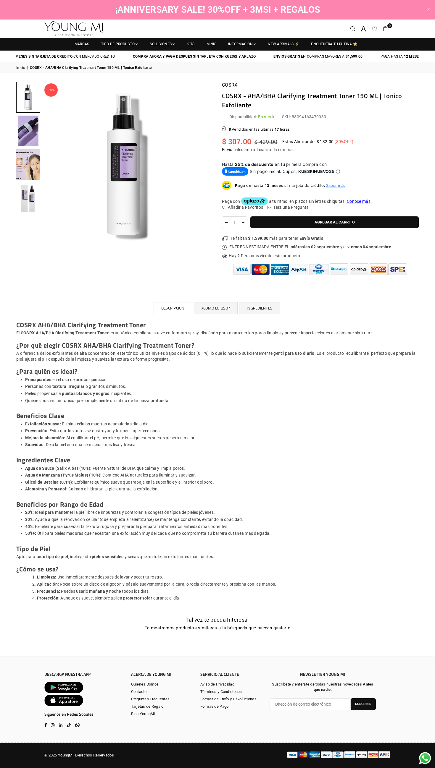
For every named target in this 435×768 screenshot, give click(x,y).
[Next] (205, 167)
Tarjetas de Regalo (147, 706)
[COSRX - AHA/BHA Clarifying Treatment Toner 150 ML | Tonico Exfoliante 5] (28, 164)
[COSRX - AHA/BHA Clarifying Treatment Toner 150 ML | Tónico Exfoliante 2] (28, 198)
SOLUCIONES (161, 44)
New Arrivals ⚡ (283, 44)
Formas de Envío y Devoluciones (228, 699)
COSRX (229, 85)
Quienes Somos (145, 684)
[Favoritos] (374, 28)
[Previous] (51, 167)
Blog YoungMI (143, 714)
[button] (385, 28)
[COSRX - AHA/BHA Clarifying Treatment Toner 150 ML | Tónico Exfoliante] (28, 97)
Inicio (20, 68)
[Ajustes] (363, 28)
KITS (190, 44)
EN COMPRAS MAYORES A (304, 56)
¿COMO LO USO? (216, 308)
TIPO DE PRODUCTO (118, 44)
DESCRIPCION (173, 308)
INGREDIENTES (259, 308)
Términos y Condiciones (221, 691)
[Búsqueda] (353, 28)
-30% (51, 90)
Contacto (139, 691)
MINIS (211, 44)
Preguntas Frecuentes (150, 699)
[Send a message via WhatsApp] (425, 758)
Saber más (335, 185)
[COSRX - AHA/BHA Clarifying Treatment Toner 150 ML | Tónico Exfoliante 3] (28, 130)
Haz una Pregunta (291, 207)
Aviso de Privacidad (217, 684)
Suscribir (363, 704)
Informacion (240, 44)
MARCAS (82, 44)
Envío (227, 149)
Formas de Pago (214, 706)
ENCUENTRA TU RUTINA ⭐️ (334, 44)
